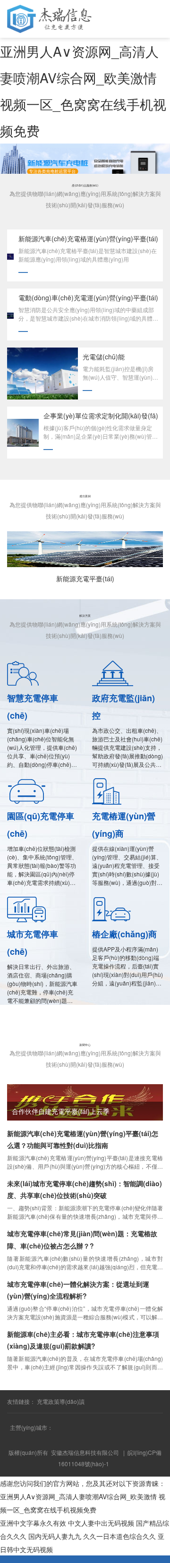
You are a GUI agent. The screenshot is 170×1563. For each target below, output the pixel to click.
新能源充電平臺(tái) (85, 578)
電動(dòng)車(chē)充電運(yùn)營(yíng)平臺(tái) (88, 297)
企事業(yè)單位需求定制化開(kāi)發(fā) (100, 415)
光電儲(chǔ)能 (104, 356)
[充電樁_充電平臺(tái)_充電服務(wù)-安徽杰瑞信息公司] (49, 18)
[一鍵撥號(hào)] (63, 1558)
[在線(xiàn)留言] (149, 1558)
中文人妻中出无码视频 (101, 1523)
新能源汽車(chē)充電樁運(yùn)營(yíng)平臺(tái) (88, 238)
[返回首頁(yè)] (21, 1558)
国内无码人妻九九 (54, 1536)
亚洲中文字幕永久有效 (33, 1523)
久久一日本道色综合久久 (119, 1536)
